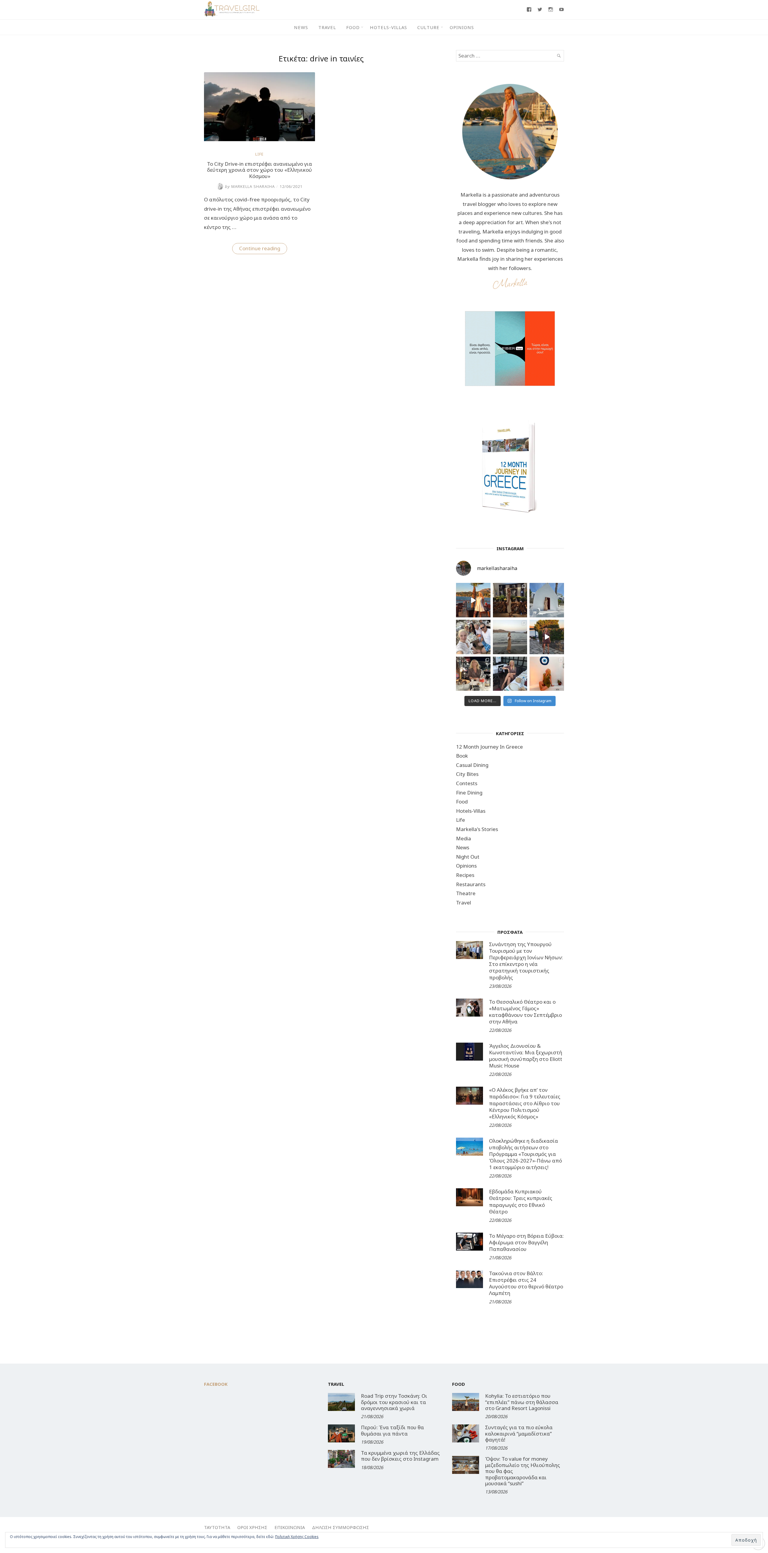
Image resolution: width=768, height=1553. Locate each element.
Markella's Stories (477, 829)
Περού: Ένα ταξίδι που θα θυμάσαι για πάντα (392, 1430)
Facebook (216, 1384)
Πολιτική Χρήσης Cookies (297, 1536)
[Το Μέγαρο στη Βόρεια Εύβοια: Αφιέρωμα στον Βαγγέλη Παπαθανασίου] (469, 1242)
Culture (428, 27)
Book (462, 755)
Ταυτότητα (217, 1527)
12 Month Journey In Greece (489, 746)
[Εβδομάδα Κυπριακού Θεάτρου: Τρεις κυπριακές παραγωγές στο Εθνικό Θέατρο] (469, 1197)
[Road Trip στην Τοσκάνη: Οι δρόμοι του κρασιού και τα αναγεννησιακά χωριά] (341, 1402)
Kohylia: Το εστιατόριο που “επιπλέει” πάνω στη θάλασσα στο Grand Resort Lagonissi (521, 1402)
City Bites (467, 774)
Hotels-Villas (388, 27)
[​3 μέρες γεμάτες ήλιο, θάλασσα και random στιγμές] (547, 674)
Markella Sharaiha (250, 186)
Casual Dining (472, 765)
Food (353, 27)
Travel (327, 27)
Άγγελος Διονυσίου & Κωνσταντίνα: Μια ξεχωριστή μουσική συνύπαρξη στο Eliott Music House (525, 1055)
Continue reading (263, 249)
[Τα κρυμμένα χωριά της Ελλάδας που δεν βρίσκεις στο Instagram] (341, 1459)
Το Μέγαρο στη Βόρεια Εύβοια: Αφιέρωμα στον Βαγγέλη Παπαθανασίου (526, 1242)
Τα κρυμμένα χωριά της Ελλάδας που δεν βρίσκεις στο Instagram (400, 1455)
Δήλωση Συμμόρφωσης (340, 1527)
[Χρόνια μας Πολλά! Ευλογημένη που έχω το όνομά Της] (547, 600)
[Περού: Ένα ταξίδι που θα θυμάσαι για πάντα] (341, 1433)
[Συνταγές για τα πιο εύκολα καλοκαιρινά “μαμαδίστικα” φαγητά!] (465, 1433)
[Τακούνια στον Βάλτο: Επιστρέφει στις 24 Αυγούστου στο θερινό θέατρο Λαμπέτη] (469, 1279)
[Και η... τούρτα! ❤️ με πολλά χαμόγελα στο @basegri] (473, 674)
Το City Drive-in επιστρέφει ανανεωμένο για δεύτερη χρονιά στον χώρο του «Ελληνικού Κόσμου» (259, 170)
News (301, 27)
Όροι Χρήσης (252, 1527)
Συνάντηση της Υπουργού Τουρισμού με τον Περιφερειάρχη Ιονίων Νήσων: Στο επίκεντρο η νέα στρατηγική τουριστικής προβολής (526, 961)
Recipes (465, 875)
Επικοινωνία (289, 1527)
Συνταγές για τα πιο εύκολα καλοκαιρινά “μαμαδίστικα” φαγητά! (519, 1433)
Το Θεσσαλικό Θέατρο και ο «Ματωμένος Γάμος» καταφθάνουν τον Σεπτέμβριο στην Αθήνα (525, 1011)
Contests (466, 783)
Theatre (466, 893)
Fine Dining (469, 792)
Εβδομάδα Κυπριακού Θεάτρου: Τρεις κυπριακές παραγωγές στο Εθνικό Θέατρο (520, 1201)
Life (259, 154)
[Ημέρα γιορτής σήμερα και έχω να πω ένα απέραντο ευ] (510, 674)
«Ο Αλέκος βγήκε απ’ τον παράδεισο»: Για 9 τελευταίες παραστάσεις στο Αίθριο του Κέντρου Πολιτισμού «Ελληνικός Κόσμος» (524, 1103)
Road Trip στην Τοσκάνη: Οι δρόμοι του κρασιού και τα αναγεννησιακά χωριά (394, 1402)
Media (463, 838)
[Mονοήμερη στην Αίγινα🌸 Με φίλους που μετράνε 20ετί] (473, 637)
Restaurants (470, 884)
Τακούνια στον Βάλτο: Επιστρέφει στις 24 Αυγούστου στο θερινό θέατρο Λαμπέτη (526, 1283)
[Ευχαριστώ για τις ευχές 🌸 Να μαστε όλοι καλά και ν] (510, 600)
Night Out (467, 856)
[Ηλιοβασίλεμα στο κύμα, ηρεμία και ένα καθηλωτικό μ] (473, 600)
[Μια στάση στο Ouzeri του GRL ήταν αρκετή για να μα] (547, 637)
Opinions (462, 27)
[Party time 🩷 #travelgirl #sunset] (510, 637)
